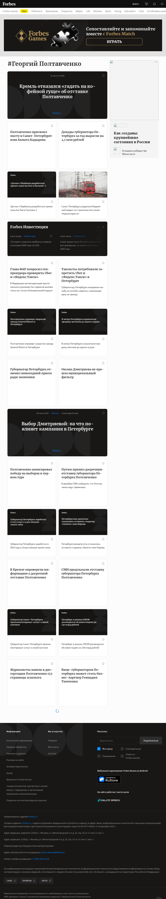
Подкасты (66, 11)
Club (141, 11)
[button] (162, 4)
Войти (136, 3)
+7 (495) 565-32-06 (40, 858)
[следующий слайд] (103, 227)
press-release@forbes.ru (53, 852)
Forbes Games (14, 11)
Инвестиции (30, 236)
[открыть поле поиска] (154, 4)
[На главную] (9, 4)
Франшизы (52, 11)
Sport (108, 11)
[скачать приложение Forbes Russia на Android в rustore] (109, 779)
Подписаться (150, 740)
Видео (79, 11)
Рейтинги (36, 11)
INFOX (44, 880)
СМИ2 (9, 880)
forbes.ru (33, 816)
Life (88, 11)
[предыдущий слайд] (98, 227)
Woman (97, 11)
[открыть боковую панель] (146, 4)
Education (130, 11)
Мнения (55, 413)
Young (117, 11)
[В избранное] (103, 75)
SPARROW (27, 880)
